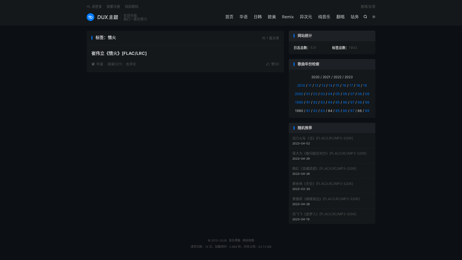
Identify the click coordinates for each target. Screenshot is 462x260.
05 (337, 94)
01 (308, 94)
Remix (288, 16)
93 (323, 102)
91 (308, 102)
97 (352, 102)
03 (323, 94)
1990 (299, 102)
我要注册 (113, 6)
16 (344, 85)
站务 (355, 16)
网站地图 (248, 240)
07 (352, 94)
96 (345, 102)
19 (365, 85)
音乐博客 (102, 17)
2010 (301, 85)
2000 (299, 94)
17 (351, 85)
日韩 (258, 16)
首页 (229, 16)
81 (308, 111)
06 (345, 94)
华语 (243, 16)
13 (323, 85)
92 (315, 102)
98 (360, 102)
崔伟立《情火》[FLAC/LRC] (119, 53)
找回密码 (131, 6)
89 (367, 111)
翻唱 (340, 16)
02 (315, 94)
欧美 (272, 16)
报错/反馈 (368, 6)
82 (315, 111)
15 (337, 85)
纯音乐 (324, 16)
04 (330, 94)
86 (345, 111)
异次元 (306, 16)
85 (337, 111)
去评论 (131, 64)
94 (330, 102)
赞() (272, 64)
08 (360, 94)
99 (367, 102)
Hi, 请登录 (94, 6)
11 (310, 85)
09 (367, 94)
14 (330, 85)
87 (352, 111)
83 (323, 111)
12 (316, 85)
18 (358, 85)
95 (337, 102)
